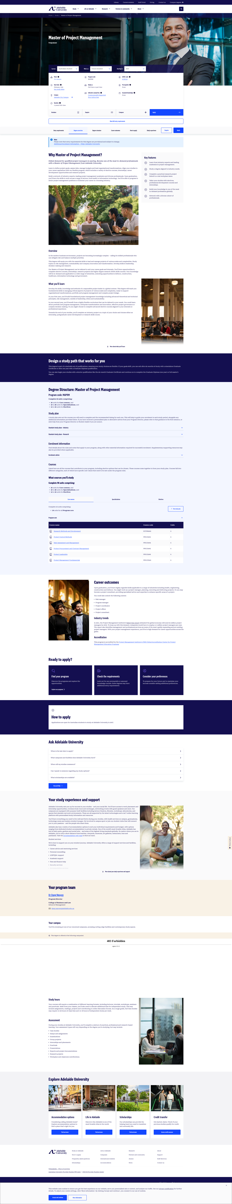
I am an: (53, 69)
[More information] (58, 77)
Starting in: (120, 69)
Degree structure (96, 130)
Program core (53, 517)
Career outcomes (115, 130)
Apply (178, 130)
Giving (152, 2)
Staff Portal (142, 2)
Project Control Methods (63, 537)
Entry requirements (59, 130)
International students (107, 1159)
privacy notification (166, 1189)
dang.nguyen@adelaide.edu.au (62, 908)
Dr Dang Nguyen (56, 895)
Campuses (103, 1155)
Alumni (131, 1159)
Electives (161, 499)
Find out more (65, 1132)
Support (160, 1155)
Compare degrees (175, 2)
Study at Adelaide (77, 1151)
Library (116, 2)
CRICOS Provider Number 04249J (93, 1172)
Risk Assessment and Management (66, 543)
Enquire (167, 130)
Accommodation (105, 1162)
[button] (226, 1185)
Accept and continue (57, 1197)
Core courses (71, 499)
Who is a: (86, 69)
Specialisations (116, 499)
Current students (128, 2)
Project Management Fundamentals (67, 560)
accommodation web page (72, 835)
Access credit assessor (167, 1132)
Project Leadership (61, 554)
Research (132, 1151)
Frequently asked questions (81, 1159)
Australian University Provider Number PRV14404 (65, 1172)
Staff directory (162, 1159)
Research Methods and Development (67, 531)
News (130, 1162)
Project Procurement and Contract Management (71, 548)
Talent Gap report (132, 623)
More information (77, 1198)
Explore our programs (57, 689)
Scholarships (76, 1162)
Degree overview (78, 130)
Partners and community (137, 1155)
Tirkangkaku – (59, 1169)
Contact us (162, 2)
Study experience (151, 130)
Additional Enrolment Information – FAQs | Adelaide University (77, 144)
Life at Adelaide (105, 1151)
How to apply (133, 130)
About (159, 1151)
